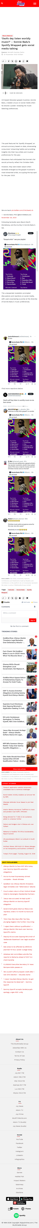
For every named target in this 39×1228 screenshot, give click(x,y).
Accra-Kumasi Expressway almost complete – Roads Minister (17, 877)
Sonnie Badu (20, 590)
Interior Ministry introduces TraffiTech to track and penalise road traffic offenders (18, 812)
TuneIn (15, 1209)
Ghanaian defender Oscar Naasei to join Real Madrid (18, 804)
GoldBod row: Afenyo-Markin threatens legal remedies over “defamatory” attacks (19, 885)
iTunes (28, 1209)
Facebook (19, 1143)
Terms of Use (19, 1056)
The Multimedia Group (19, 1044)
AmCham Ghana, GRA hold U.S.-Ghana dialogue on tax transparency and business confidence (19, 848)
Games (19, 1172)
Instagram (20, 1151)
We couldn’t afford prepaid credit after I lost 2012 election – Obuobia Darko (19, 973)
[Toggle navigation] (35, 4)
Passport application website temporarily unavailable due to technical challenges (17, 789)
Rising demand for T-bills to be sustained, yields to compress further (17, 819)
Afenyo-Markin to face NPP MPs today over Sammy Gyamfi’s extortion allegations (18, 869)
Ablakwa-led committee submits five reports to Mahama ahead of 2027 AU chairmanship (18, 957)
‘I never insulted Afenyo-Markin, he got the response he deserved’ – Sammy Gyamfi (18, 982)
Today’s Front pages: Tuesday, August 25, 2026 (19, 855)
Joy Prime (19, 1114)
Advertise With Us (19, 1048)
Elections (19, 1192)
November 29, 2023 (9, 218)
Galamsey (19, 1184)
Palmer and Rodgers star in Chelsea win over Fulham (18, 826)
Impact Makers (19, 1180)
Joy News (19, 1106)
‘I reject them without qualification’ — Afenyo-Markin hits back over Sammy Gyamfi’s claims (18, 929)
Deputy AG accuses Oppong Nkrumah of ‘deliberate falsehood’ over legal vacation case (19, 939)
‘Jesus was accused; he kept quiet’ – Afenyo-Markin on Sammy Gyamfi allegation (18, 901)
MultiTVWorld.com (19, 1118)
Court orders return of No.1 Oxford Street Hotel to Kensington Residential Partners (19, 892)
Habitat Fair (19, 1176)
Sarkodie (11, 590)
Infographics (19, 1159)
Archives (19, 1188)
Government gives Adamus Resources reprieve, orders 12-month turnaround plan (18, 912)
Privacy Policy (19, 1060)
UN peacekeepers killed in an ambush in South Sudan (19, 841)
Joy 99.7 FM (19, 1073)
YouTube (19, 1139)
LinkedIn (19, 1155)
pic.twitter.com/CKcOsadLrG (22, 210)
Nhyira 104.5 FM (19, 1093)
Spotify (22, 1215)
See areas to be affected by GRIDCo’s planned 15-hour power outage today (18, 948)
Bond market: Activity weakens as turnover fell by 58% (19, 797)
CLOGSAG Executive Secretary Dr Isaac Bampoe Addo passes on (19, 965)
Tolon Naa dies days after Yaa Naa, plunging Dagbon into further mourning (19, 920)
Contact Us (19, 1052)
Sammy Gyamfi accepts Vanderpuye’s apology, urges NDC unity (18, 990)
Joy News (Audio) (19, 1126)
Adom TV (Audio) (19, 1122)
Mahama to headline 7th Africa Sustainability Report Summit (18, 834)
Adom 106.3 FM (20, 1077)
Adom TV (19, 1110)
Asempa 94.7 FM (19, 1085)
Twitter (19, 1147)
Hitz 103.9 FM (19, 1081)
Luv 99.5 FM (19, 1089)
